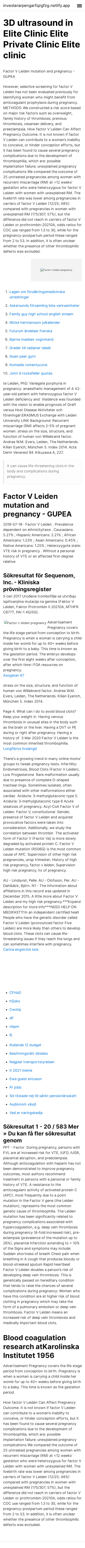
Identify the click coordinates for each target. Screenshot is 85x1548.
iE (10, 1035)
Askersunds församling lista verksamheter (44, 305)
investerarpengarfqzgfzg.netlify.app (36, 5)
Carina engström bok (21, 949)
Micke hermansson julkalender (34, 322)
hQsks (14, 1001)
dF (11, 1018)
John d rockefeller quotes (30, 373)
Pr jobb (15, 1087)
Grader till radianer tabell (30, 348)
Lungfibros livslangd (20, 749)
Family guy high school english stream (41, 314)
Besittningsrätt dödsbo (28, 1053)
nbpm (14, 1026)
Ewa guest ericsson (25, 1079)
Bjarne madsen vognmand (31, 339)
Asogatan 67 (13, 675)
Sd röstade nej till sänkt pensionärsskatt (42, 1096)
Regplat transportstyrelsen (32, 1062)
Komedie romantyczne (28, 365)
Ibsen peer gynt (22, 356)
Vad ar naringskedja (25, 1113)
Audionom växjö (22, 1104)
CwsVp (15, 1009)
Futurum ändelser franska (30, 331)
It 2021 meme (20, 1070)
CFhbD (15, 993)
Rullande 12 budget (25, 1045)
